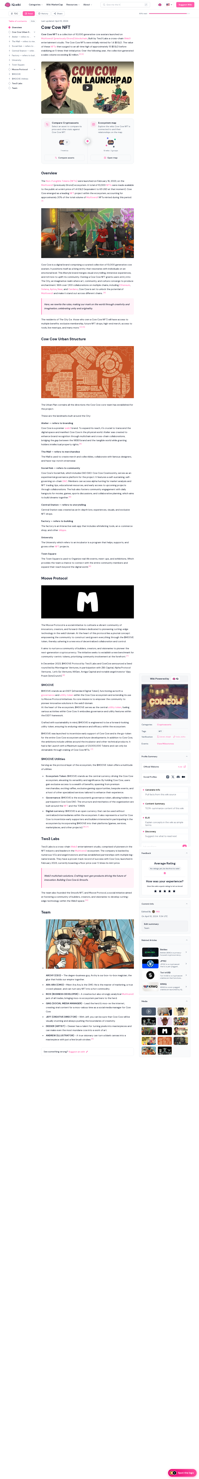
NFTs (53, 46)
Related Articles (149, 940)
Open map (112, 157)
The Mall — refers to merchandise (24, 41)
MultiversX (47, 185)
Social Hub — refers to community (24, 46)
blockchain (81, 38)
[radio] (155, 891)
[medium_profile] (183, 777)
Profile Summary (149, 756)
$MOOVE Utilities (20, 78)
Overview (17, 27)
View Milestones (165, 743)
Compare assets (66, 157)
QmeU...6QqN (165, 737)
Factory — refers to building (24, 55)
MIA (158, 911)
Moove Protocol (20, 69)
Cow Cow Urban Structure (21, 32)
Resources (72, 4)
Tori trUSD (165, 972)
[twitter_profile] (173, 777)
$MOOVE (16, 74)
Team (14, 88)
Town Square (18, 64)
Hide (33, 21)
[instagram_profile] (167, 777)
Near (60, 289)
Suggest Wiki (185, 4)
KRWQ (163, 984)
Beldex (163, 949)
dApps (62, 530)
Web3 (127, 38)
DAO (64, 481)
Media (144, 1001)
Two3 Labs (17, 83)
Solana (45, 289)
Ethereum (124, 285)
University (16, 60)
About (86, 4)
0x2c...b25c (180, 737)
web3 (68, 428)
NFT (72, 193)
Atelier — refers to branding (21, 36)
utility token (66, 695)
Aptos (53, 289)
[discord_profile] (178, 777)
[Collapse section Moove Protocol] (34, 69)
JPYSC (163, 961)
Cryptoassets (164, 724)
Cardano (73, 289)
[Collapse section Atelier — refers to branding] (34, 36)
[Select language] (169, 5)
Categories (34, 4)
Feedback (146, 853)
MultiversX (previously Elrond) (58, 38)
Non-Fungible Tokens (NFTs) (61, 181)
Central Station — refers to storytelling (24, 50)
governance (48, 695)
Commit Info (148, 904)
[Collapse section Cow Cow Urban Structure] (34, 32)
